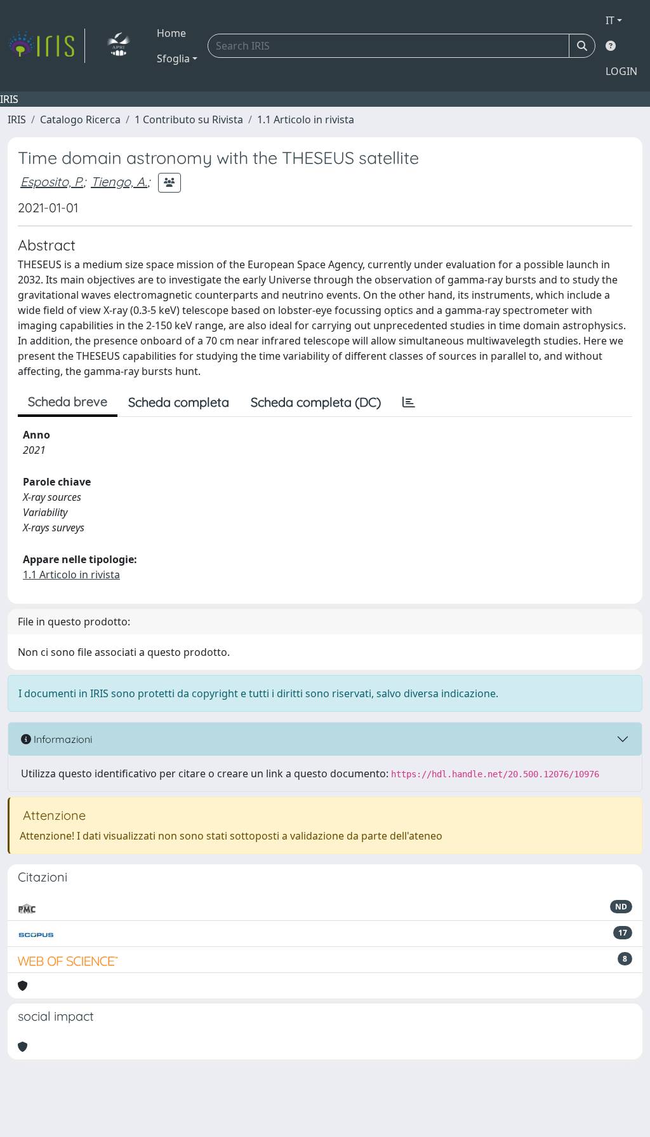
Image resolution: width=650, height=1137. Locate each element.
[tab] (409, 402)
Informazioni (61, 739)
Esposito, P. (51, 181)
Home (171, 33)
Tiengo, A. (119, 181)
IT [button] (610, 20)
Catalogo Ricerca (80, 119)
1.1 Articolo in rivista (305, 119)
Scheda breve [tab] (67, 401)
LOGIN (621, 71)
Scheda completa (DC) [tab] (316, 402)
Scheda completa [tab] (178, 402)
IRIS (17, 119)
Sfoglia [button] (173, 58)
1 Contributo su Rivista (189, 119)
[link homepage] (46, 46)
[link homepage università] (118, 46)
